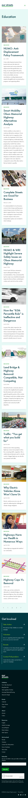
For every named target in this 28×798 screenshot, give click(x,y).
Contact (3, 752)
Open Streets (5, 704)
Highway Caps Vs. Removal (14, 581)
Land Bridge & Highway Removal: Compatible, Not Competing (13, 374)
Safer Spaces (5, 732)
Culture (3, 715)
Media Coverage (6, 725)
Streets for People (6, 694)
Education (6, 45)
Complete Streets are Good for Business (13, 196)
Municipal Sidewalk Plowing (8, 692)
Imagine (4, 706)
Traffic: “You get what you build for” (13, 437)
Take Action (4, 749)
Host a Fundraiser (6, 747)
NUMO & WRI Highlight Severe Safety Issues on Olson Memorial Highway (13, 256)
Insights (3, 722)
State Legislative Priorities (7, 689)
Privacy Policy (20, 792)
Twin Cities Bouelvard (7, 685)
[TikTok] (23, 795)
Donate (3, 739)
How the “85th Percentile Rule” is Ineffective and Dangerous (13, 315)
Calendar (4, 702)
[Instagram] (21, 795)
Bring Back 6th (5, 687)
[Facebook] (18, 795)
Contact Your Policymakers (8, 744)
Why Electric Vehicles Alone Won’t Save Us (12, 491)
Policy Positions (5, 730)
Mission (3, 713)
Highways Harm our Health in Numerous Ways (13, 538)
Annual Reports (5, 727)
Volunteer (4, 742)
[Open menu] (24, 5)
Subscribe (5, 769)
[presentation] (14, 34)
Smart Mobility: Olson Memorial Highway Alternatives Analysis (13, 117)
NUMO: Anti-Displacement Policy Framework (14, 52)
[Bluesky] (25, 795)
